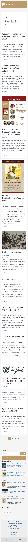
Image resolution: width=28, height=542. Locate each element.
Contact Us (14, 532)
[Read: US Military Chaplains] (14, 240)
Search (23, 453)
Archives (4, 510)
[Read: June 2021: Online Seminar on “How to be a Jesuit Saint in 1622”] (13, 369)
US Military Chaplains (11, 252)
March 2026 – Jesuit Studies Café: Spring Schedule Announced (11, 132)
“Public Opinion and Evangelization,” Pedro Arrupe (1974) (11, 68)
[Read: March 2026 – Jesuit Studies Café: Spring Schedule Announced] (14, 111)
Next (14, 440)
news (3, 137)
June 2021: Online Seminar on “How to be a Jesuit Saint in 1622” (13, 381)
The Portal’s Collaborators (13, 337)
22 (18, 438)
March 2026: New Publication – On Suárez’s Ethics (13, 198)
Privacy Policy (14, 534)
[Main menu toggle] (25, 4)
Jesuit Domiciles (9, 279)
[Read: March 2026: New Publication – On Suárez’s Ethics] (13, 176)
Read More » (5, 60)
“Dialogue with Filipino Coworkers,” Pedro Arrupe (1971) (13, 36)
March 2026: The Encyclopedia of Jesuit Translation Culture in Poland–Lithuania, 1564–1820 (17, 491)
